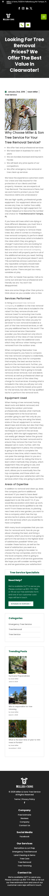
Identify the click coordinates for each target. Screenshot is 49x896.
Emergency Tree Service (20, 624)
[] (21, 27)
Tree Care (24, 858)
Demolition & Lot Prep (24, 848)
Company (24, 822)
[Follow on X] (30, 8)
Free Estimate (24, 814)
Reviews (24, 818)
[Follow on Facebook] (19, 8)
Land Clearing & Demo (24, 855)
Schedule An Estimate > (21, 604)
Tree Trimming (25, 865)
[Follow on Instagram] (22, 8)
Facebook (24, 836)
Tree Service (11, 94)
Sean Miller (32, 91)
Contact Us (24, 825)
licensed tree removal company (26, 249)
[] (27, 27)
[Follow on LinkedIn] (26, 8)
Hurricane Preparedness (19, 676)
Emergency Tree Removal (24, 851)
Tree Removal (15, 629)
